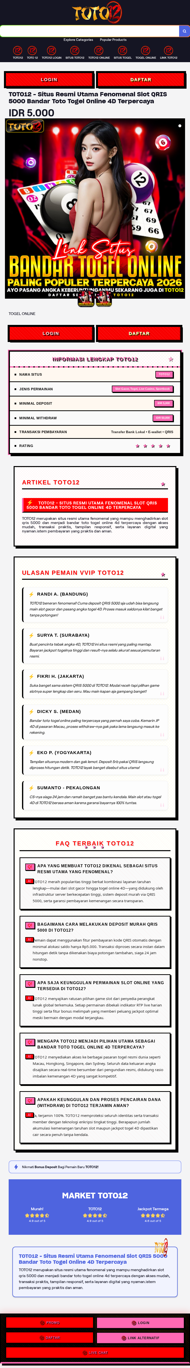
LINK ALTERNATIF (144, 1338)
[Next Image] (181, 209)
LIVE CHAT (98, 1352)
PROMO (53, 1324)
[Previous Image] (9, 209)
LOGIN (49, 79)
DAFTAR (140, 79)
